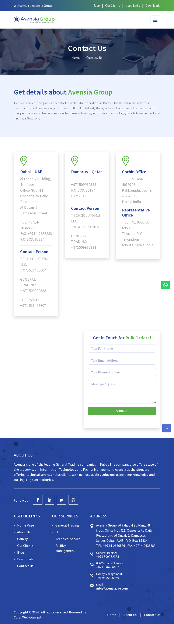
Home (76, 57)
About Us (23, 532)
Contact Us (25, 566)
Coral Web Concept (28, 617)
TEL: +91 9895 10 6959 (135, 225)
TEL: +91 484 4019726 (132, 181)
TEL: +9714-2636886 (29, 225)
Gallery (22, 539)
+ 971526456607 (33, 270)
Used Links (132, 6)
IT (57, 532)
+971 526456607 (33, 305)
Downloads (152, 6)
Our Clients (112, 6)
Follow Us (21, 500)
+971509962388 (83, 184)
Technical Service (67, 539)
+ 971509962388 (33, 290)
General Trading (67, 525)
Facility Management (65, 548)
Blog (97, 6)
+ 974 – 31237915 (85, 226)
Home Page (25, 525)
